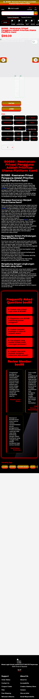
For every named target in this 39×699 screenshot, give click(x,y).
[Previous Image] (3, 60)
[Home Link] (13, 8)
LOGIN (11, 109)
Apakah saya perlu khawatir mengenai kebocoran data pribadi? (18, 353)
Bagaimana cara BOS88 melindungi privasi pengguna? (19, 320)
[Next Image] (35, 60)
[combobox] (18, 13)
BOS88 (3, 188)
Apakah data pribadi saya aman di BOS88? (18, 310)
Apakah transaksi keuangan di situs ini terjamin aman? (17, 331)
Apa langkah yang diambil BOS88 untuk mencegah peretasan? (18, 342)
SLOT (26, 219)
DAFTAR (11, 103)
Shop (3, 9)
